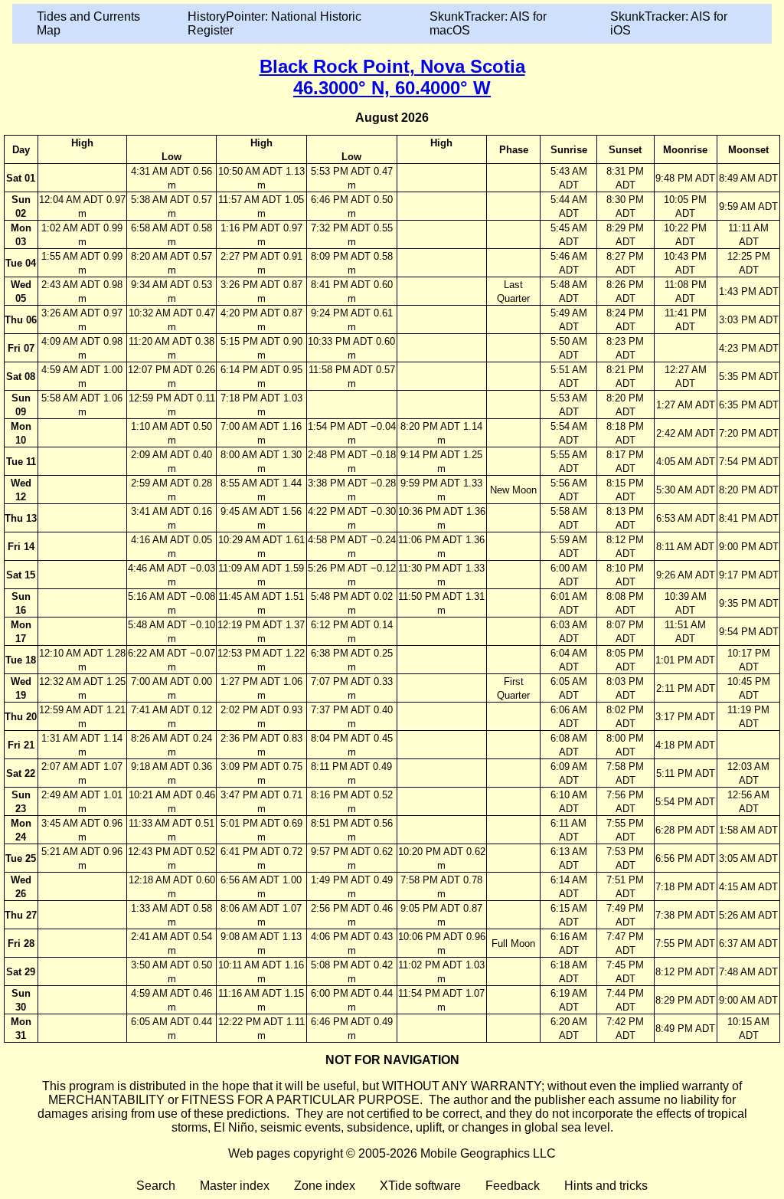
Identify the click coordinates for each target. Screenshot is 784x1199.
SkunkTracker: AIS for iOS (668, 23)
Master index (235, 1185)
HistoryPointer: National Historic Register (274, 23)
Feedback (512, 1185)
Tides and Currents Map (88, 23)
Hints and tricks (606, 1185)
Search (155, 1185)
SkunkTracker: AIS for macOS (488, 23)
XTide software (420, 1185)
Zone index (324, 1185)
